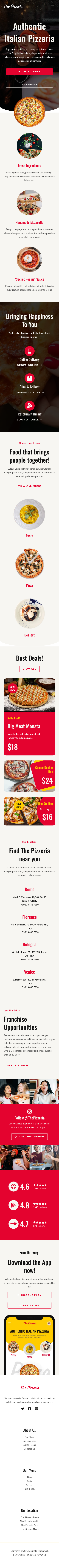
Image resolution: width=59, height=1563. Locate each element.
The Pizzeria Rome (29, 1517)
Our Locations (30, 1440)
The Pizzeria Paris (29, 1525)
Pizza (29, 585)
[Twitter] (22, 1408)
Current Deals (29, 1444)
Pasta (29, 535)
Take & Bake (29, 1488)
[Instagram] (36, 1408)
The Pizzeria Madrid (29, 1521)
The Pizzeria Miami (29, 1529)
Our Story (29, 1437)
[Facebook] (29, 1408)
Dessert (29, 634)
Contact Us (29, 1448)
